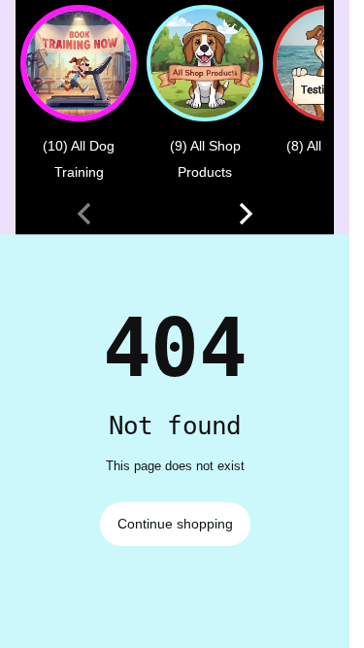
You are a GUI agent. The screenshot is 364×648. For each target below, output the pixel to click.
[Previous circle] (84, 213)
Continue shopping (175, 523)
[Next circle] (245, 213)
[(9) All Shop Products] (205, 63)
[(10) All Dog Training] (78, 63)
